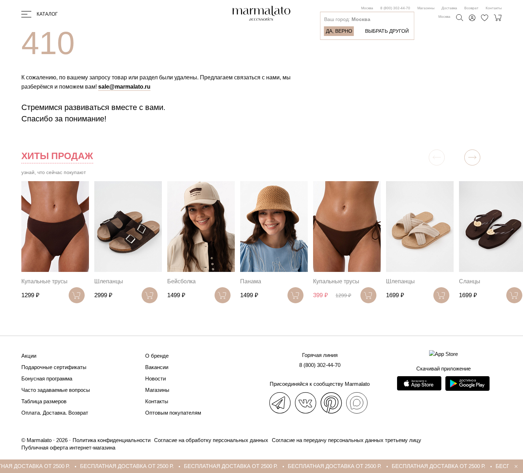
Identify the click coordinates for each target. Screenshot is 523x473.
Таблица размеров (44, 401)
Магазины (425, 8)
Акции (28, 356)
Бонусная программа (46, 378)
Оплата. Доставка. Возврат (54, 413)
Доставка (449, 8)
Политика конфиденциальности (111, 440)
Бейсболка (181, 281)
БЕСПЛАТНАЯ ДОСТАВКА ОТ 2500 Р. (114, 466)
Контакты (494, 8)
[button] (472, 157)
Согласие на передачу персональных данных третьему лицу (346, 440)
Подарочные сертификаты (53, 367)
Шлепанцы (108, 281)
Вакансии (156, 367)
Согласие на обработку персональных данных (211, 440)
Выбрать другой (387, 31)
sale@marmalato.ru (124, 87)
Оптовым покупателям (173, 413)
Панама (250, 281)
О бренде (157, 356)
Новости (155, 378)
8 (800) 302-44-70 (395, 8)
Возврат (471, 8)
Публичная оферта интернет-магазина (68, 448)
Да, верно (339, 31)
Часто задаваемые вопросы (55, 390)
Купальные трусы (44, 281)
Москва (367, 8)
